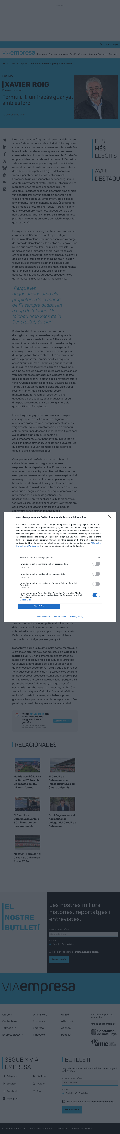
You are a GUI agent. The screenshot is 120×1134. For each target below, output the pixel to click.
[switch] (96, 564)
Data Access (60, 616)
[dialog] (60, 567)
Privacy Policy (76, 616)
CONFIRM (39, 606)
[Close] (110, 517)
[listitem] (60, 557)
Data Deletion (43, 616)
